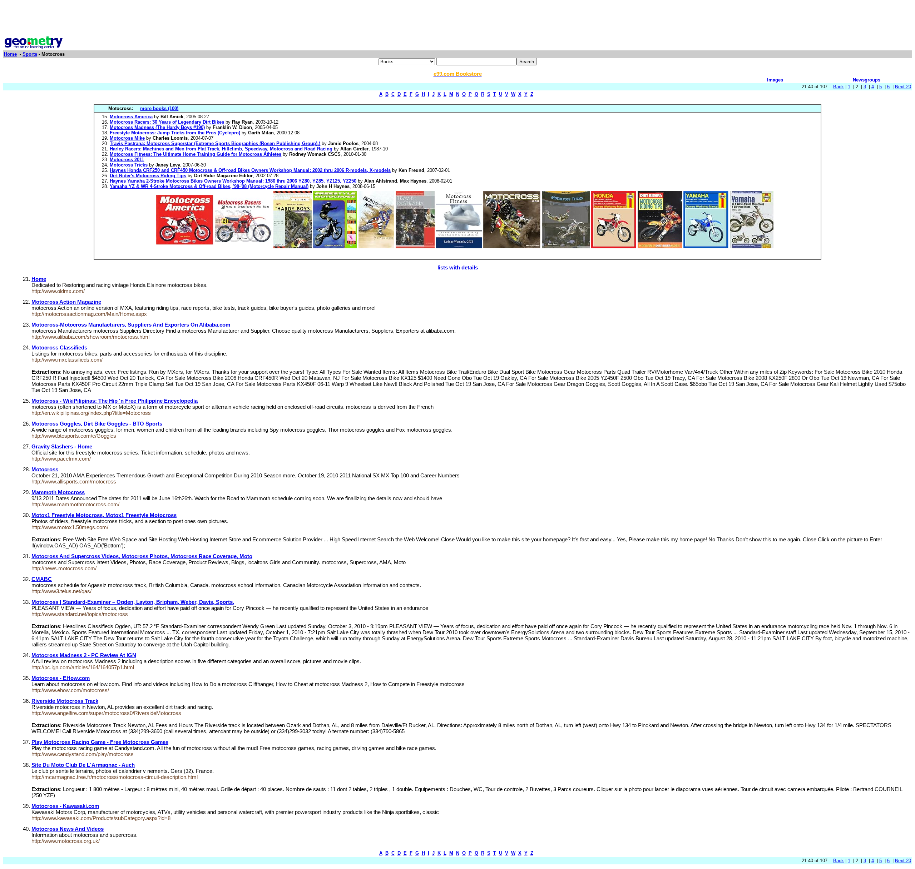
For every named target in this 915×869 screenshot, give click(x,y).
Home (10, 54)
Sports (30, 54)
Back (838, 86)
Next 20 (903, 86)
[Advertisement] (457, 19)
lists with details (457, 267)
